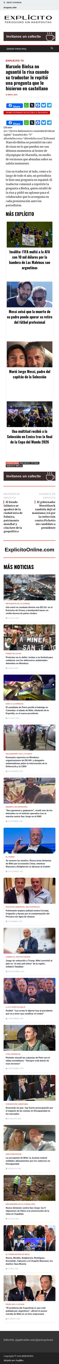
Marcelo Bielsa (14, 466)
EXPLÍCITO (27, 1356)
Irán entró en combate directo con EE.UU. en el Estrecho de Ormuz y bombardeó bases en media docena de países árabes (29, 610)
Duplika (19, 1360)
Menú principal (17, 49)
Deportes (25, 463)
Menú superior (14, 2)
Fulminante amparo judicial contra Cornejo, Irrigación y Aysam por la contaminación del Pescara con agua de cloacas (27, 913)
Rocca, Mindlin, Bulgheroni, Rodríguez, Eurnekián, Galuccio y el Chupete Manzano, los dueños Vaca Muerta (29, 1261)
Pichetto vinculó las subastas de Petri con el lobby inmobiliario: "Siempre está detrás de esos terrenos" (28, 1060)
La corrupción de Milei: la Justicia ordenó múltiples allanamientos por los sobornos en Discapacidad (28, 1161)
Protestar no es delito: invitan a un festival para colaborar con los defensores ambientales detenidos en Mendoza (29, 660)
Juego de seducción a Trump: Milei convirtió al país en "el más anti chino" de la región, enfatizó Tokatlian (29, 963)
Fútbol (35, 463)
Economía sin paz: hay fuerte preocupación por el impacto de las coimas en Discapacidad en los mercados (29, 1111)
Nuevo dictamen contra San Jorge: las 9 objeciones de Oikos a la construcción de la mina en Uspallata (27, 1211)
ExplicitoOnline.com (29, 550)
